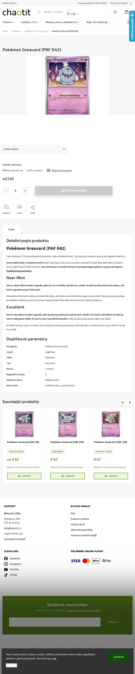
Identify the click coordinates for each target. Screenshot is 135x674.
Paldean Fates (52, 380)
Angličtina (50, 352)
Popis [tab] (11, 229)
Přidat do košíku (76, 191)
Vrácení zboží (78, 524)
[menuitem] (10, 22)
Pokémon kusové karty (56, 346)
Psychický (50, 363)
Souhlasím (119, 657)
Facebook (15, 558)
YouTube (14, 569)
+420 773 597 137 (13, 534)
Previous (123, 402)
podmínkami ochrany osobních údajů (83, 610)
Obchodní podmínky (118, 3)
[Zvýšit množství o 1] (24, 190)
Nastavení (11, 665)
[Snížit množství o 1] (6, 190)
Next (130, 402)
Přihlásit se (113, 622)
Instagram (15, 564)
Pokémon (50, 357)
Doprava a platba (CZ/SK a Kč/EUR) (92, 3)
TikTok (13, 575)
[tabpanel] (24, 445)
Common (49, 369)
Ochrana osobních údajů (84, 535)
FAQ (73, 513)
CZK (73, 14)
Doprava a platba (80, 519)
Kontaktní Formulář (14, 539)
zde (54, 658)
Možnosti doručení (62, 170)
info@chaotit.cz (12, 528)
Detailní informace (10, 131)
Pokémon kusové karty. (19, 271)
